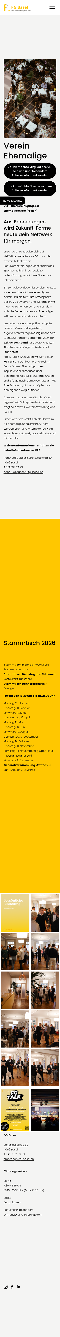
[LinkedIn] (18, 1287)
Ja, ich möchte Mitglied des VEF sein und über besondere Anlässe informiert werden (30, 171)
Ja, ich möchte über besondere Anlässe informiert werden (30, 188)
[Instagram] (6, 1287)
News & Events (12, 200)
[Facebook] (12, 1287)
